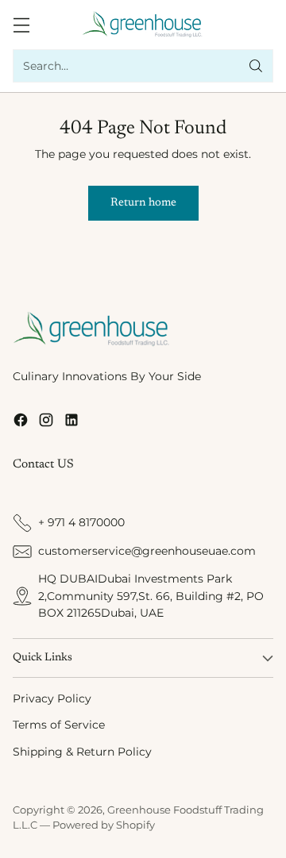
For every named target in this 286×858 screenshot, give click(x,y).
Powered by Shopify (103, 825)
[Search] (255, 66)
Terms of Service (59, 725)
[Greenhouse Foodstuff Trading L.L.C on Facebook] (20, 422)
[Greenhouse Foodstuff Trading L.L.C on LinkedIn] (71, 422)
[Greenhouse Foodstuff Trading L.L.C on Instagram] (46, 422)
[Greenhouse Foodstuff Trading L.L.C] (143, 24)
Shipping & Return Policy (82, 751)
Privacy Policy (52, 698)
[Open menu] (21, 25)
